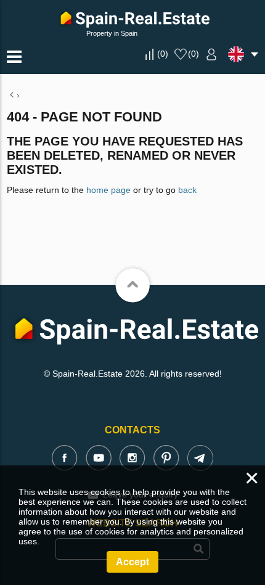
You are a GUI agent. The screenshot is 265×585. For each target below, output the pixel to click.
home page (108, 190)
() (162, 54)
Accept (132, 562)
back (187, 190)
